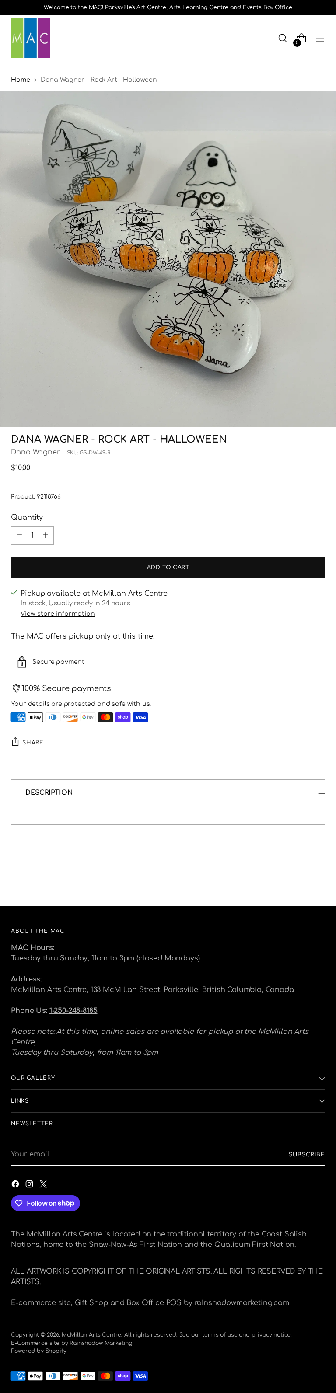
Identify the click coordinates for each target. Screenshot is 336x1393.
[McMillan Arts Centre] (30, 38)
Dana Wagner (35, 452)
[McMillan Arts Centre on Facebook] (16, 1185)
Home (20, 79)
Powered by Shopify (38, 1351)
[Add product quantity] (45, 535)
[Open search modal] (283, 38)
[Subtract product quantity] (19, 535)
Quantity (27, 517)
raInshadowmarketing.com (242, 1303)
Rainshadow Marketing (101, 1343)
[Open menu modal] (320, 38)
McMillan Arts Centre (91, 1335)
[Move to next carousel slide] (317, 876)
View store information (58, 613)
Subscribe (307, 1155)
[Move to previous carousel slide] (297, 876)
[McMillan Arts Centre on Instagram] (30, 1185)
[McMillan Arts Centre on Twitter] (44, 1185)
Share (32, 743)
